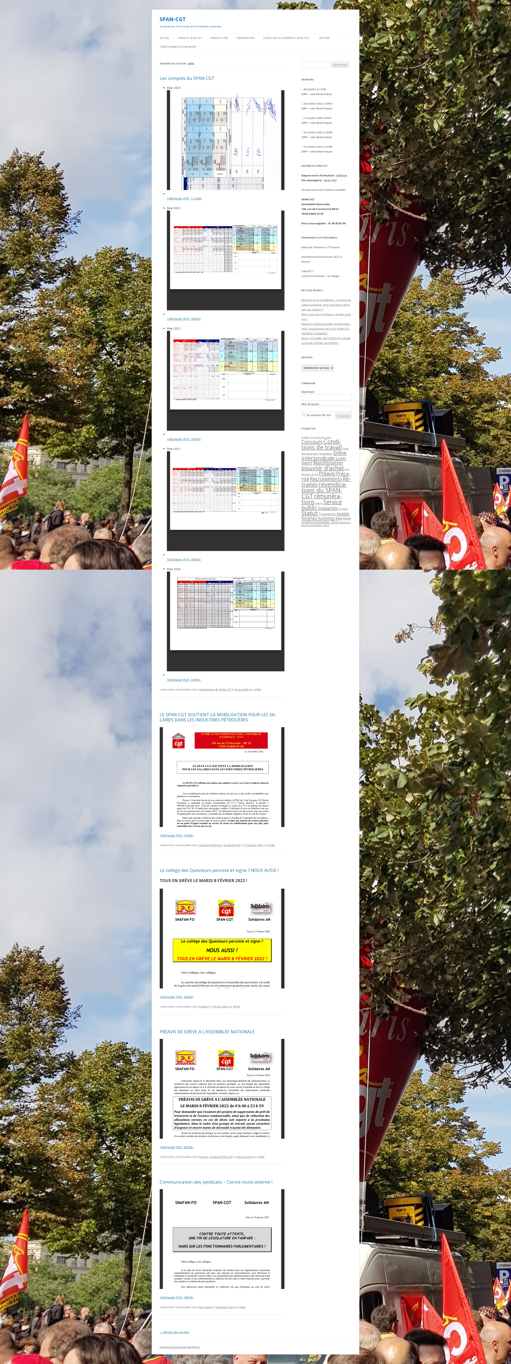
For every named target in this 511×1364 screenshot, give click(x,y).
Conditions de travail (321, 444)
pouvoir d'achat (322, 468)
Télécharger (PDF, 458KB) (184, 559)
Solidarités (328, 508)
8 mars (305, 437)
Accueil (164, 38)
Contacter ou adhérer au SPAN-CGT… (286, 38)
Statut (309, 513)
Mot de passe (310, 404)
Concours (312, 441)
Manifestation (328, 463)
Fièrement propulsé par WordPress (180, 1347)
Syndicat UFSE (219, 38)
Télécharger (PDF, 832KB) (176, 1147)
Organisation (245, 38)
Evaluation (325, 453)
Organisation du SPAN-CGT (215, 689)
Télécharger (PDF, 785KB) (176, 1297)
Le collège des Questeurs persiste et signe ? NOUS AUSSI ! (219, 870)
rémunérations (321, 498)
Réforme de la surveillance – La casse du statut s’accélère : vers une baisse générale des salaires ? (326, 304)
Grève (340, 452)
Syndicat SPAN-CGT (190, 38)
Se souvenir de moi (318, 415)
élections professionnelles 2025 (326, 524)
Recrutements (326, 478)
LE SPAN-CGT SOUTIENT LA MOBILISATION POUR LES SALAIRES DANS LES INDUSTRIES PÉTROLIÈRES (218, 717)
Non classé (205, 1307)
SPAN (191, 63)
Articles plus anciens (174, 1332)
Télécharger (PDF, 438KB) (184, 319)
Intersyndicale (318, 458)
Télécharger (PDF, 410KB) (176, 835)
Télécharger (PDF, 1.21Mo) (184, 198)
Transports (327, 514)
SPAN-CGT (173, 19)
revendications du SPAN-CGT (324, 490)
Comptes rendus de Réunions (178, 46)
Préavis (203, 1006)
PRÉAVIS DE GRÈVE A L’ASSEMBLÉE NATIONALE (207, 1032)
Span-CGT (330, 180)
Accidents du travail (321, 437)
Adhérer (341, 175)
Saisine (319, 503)
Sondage (343, 508)
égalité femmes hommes (325, 516)
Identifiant (307, 392)
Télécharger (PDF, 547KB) (184, 680)
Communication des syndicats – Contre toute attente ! (216, 1182)
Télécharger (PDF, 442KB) (176, 997)
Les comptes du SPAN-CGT (187, 78)
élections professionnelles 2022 (326, 520)
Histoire (324, 38)
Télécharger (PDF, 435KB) (184, 439)
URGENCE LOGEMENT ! (314, 333)
